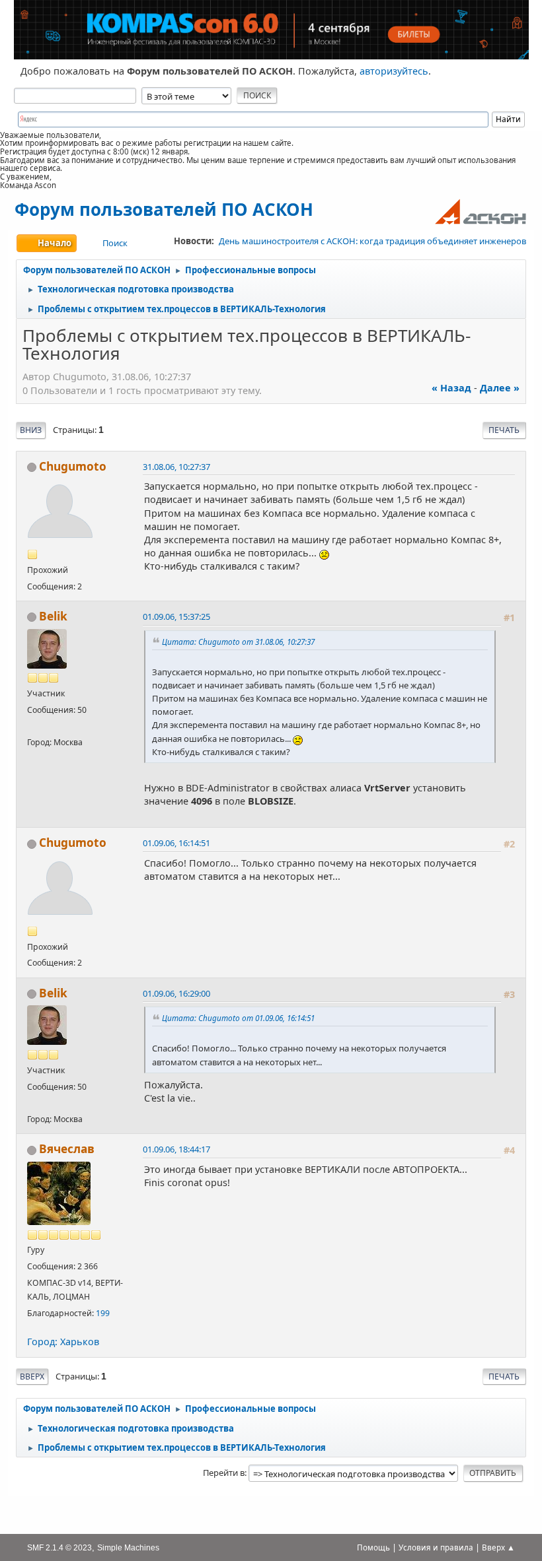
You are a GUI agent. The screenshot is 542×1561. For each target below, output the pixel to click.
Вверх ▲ (498, 1547)
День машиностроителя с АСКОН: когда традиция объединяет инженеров (372, 241)
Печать (504, 430)
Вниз (31, 430)
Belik (53, 616)
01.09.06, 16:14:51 (176, 843)
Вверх (32, 1376)
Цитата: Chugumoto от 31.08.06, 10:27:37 (238, 641)
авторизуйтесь (394, 71)
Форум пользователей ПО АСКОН (164, 209)
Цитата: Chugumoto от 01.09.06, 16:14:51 (238, 1018)
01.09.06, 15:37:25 (176, 616)
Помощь (373, 1547)
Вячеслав (67, 1148)
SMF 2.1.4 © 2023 (59, 1547)
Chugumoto (72, 466)
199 (103, 1313)
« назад (451, 388)
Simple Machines (128, 1547)
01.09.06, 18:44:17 (176, 1149)
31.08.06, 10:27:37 (176, 467)
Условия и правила (436, 1547)
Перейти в (224, 1472)
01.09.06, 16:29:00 (176, 993)
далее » (500, 388)
